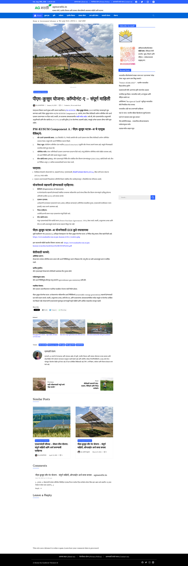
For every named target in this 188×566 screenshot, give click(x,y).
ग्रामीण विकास (71, 15)
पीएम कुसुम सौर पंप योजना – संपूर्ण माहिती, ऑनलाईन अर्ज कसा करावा (92, 445)
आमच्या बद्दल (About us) (81, 2)
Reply (37, 488)
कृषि (54, 15)
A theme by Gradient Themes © (45, 563)
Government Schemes (40, 92)
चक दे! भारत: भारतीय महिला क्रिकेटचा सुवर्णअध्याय (134, 113)
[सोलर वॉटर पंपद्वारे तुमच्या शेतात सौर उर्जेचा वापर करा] (72, 326)
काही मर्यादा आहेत (81, 116)
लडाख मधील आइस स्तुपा (126, 128)
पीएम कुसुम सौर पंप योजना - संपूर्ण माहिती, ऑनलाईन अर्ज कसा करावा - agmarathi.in (71, 474)
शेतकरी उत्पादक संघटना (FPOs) (83, 172)
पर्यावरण (61, 15)
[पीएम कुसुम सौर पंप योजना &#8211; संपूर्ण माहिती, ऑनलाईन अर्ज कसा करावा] (45, 326)
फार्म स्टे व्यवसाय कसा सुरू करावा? (129, 117)
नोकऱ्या (116, 15)
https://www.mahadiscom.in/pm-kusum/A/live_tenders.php (56, 237)
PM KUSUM (42, 345)
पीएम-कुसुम (62, 345)
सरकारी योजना (106, 15)
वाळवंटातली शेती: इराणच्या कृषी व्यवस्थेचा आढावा (134, 90)
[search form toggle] (153, 15)
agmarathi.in (59, 6)
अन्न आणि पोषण (93, 15)
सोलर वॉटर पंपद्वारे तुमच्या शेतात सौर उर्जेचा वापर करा (72, 335)
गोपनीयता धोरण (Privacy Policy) (100, 2)
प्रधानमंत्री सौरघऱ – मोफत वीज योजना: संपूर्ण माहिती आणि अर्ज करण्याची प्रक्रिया (51, 447)
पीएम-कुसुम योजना (70, 345)
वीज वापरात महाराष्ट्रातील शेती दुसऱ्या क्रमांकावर (98, 335)
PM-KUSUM (70, 110)
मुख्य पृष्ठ (46, 15)
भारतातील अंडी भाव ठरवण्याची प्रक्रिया (131, 108)
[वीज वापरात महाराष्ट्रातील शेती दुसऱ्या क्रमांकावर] (100, 326)
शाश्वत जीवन (82, 15)
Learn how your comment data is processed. (81, 548)
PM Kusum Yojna (53, 345)
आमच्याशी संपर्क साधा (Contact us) (122, 2)
